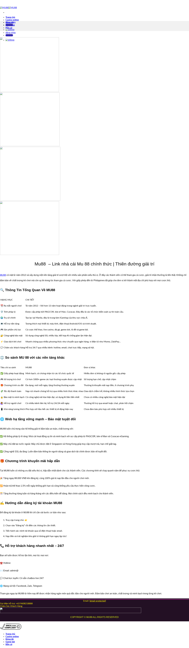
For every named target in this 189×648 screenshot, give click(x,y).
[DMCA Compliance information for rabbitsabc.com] (10, 629)
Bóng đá (10, 639)
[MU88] (8, 7)
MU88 (3, 275)
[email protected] (98, 601)
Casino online (12, 20)
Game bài (10, 642)
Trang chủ (10, 17)
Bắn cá (9, 28)
